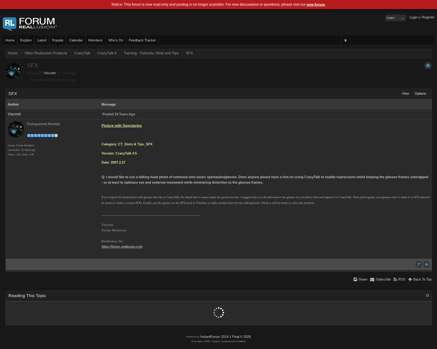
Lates (41, 40)
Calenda (76, 40)
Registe (428, 17)
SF (189, 53)
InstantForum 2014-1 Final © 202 (225, 337)
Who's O (115, 40)
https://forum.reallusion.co (122, 246)
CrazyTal (82, 53)
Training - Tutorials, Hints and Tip (151, 53)
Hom (10, 40)
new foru (316, 5)
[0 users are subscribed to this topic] (428, 65)
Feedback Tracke (142, 40)
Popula (58, 40)
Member (95, 40)
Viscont (50, 73)
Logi (413, 17)
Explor (26, 40)
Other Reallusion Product (46, 53)
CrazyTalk (107, 53)
